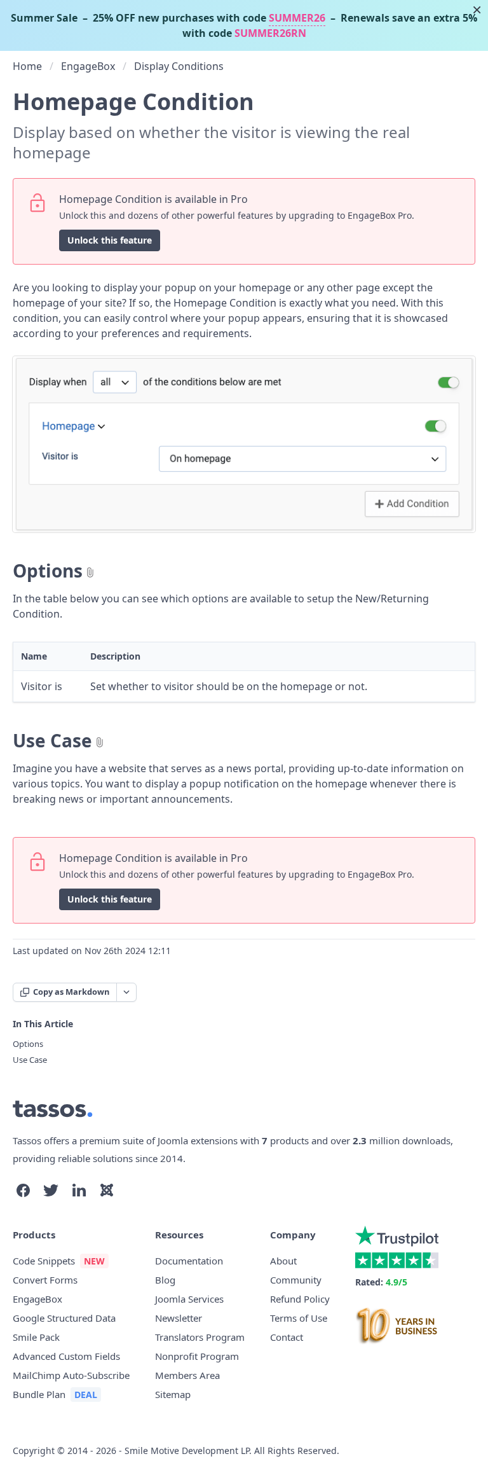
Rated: (381, 1282)
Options (48, 570)
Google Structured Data (64, 1318)
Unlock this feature (109, 240)
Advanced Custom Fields (66, 1356)
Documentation (189, 1260)
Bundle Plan (39, 1394)
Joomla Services (189, 1298)
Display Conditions (179, 66)
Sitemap (173, 1394)
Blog (165, 1279)
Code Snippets (44, 1260)
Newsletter (178, 1318)
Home (27, 66)
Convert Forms (45, 1279)
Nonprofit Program (197, 1356)
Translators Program (200, 1337)
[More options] (126, 992)
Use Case (52, 740)
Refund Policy (300, 1298)
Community (296, 1279)
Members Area (187, 1375)
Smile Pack (36, 1337)
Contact (286, 1337)
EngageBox (88, 66)
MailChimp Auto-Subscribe (71, 1375)
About (283, 1260)
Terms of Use (298, 1318)
